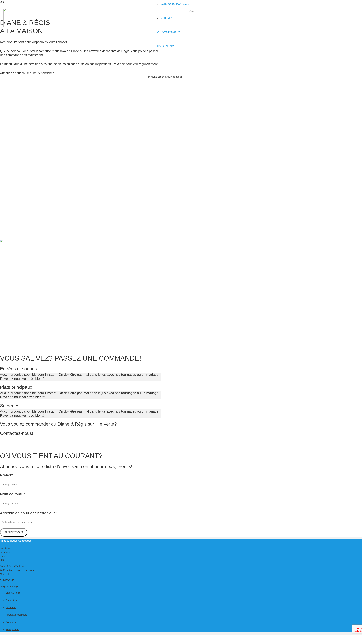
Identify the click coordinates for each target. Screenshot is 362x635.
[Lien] (75, 26)
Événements (12, 622)
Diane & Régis (13, 593)
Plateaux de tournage (16, 615)
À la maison (12, 600)
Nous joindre (12, 629)
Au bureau (11, 607)
